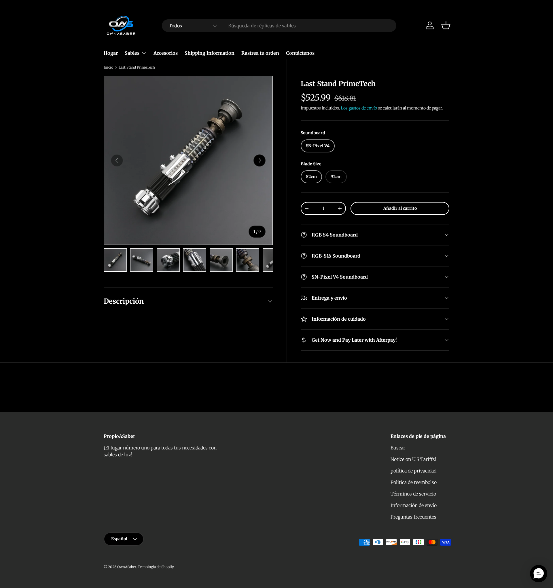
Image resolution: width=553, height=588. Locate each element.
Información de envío (414, 505)
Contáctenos (300, 53)
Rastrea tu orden (260, 53)
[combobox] (279, 25)
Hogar (111, 53)
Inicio (108, 67)
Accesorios (166, 53)
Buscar (398, 448)
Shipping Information (209, 53)
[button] (446, 25)
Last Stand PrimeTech (137, 67)
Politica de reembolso (414, 482)
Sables (132, 53)
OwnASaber (126, 567)
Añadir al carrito (400, 208)
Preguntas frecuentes (413, 517)
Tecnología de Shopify (156, 567)
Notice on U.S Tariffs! (413, 459)
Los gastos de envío (359, 108)
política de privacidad (413, 471)
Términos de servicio (413, 494)
